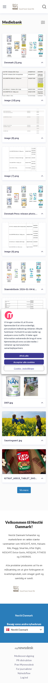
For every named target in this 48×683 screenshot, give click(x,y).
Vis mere (24, 490)
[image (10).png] (24, 83)
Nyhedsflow (24, 673)
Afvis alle (24, 355)
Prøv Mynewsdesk (24, 664)
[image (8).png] (24, 121)
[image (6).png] (24, 234)
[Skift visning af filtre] (43, 22)
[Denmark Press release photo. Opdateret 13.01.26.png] (24, 197)
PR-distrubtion (24, 660)
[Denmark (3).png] (24, 45)
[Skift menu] (4, 6)
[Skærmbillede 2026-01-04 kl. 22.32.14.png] (24, 272)
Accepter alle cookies (24, 362)
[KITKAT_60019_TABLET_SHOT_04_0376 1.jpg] (24, 461)
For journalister (24, 668)
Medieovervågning (24, 655)
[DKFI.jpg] (24, 386)
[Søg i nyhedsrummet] (44, 7)
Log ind (24, 677)
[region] (24, 341)
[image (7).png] (24, 159)
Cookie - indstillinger (24, 368)
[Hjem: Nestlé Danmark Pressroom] (23, 7)
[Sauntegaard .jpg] (24, 423)
